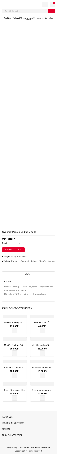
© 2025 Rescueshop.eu (29, 447)
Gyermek (25, 261)
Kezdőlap (7, 18)
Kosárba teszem (13, 250)
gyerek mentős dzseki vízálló (53, 233)
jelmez (34, 261)
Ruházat (16, 18)
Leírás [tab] (27, 275)
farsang (15, 261)
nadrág (51, 261)
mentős (42, 261)
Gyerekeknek (26, 18)
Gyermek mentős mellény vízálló (50, 233)
